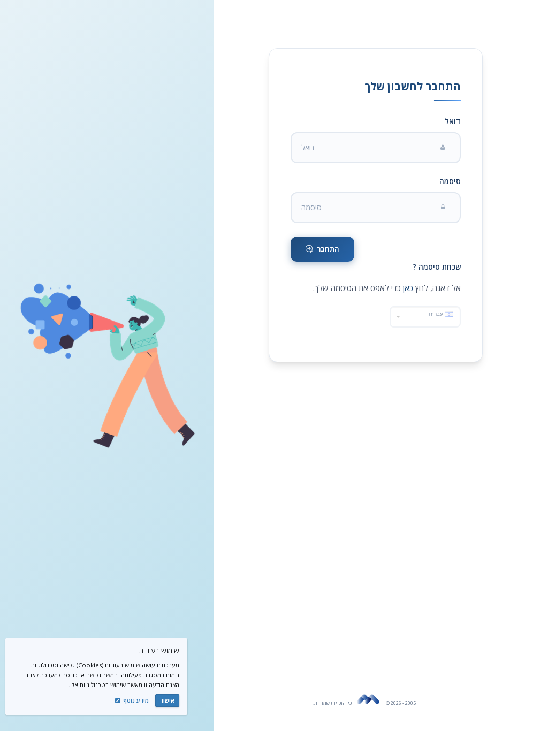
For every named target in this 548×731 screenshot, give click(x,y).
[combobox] (425, 317)
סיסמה (450, 181)
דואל (453, 121)
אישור (167, 700)
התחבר (327, 249)
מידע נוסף (135, 700)
